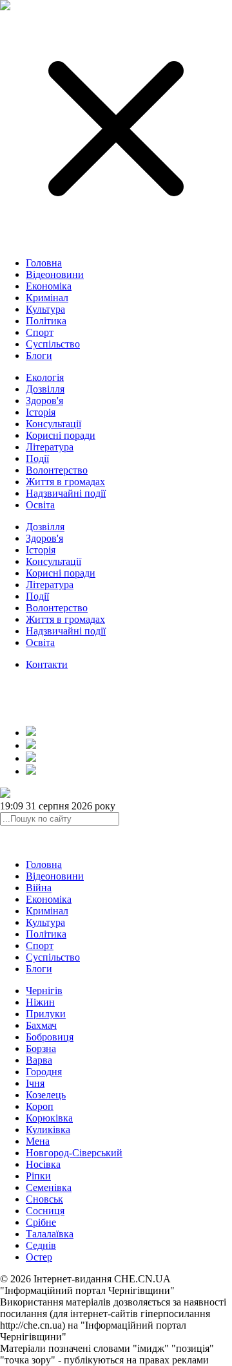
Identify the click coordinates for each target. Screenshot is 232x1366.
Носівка (43, 1164)
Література (49, 446)
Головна (44, 262)
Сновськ (44, 1199)
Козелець (46, 1094)
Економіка (49, 286)
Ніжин (40, 1002)
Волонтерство (57, 470)
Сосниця (45, 1210)
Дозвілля (45, 388)
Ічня (35, 1083)
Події (37, 458)
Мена (38, 1141)
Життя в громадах (65, 481)
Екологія (45, 377)
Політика (46, 320)
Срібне (41, 1222)
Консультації (53, 423)
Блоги (39, 355)
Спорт (39, 332)
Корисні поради (60, 435)
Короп (39, 1106)
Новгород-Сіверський (74, 1152)
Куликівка (48, 1129)
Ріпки (38, 1175)
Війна (39, 887)
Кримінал (47, 297)
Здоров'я (44, 400)
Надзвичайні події (66, 493)
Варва (39, 1060)
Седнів (41, 1245)
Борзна (41, 1048)
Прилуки (46, 1013)
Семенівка (49, 1187)
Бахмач (41, 1025)
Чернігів (44, 990)
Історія (40, 412)
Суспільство (53, 343)
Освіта (40, 504)
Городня (44, 1071)
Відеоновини (55, 274)
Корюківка (49, 1117)
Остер (39, 1256)
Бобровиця (49, 1036)
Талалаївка (49, 1233)
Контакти (47, 664)
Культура (45, 309)
